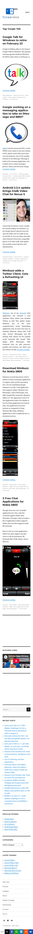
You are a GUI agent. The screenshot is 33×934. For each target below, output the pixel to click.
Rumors (8, 176)
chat (10, 97)
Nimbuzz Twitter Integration (17, 358)
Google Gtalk (6, 178)
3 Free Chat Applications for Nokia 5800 (13, 501)
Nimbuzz (6, 313)
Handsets (10, 259)
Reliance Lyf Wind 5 (11, 873)
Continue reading (9, 90)
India (19, 605)
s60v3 (28, 358)
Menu (27, 12)
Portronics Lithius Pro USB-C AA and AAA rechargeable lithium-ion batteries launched (16, 738)
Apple (5, 148)
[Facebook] (11, 931)
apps (26, 95)
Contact (6, 909)
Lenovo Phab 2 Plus (11, 863)
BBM (23, 176)
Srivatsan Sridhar (8, 257)
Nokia (24, 354)
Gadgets (6, 891)
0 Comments (14, 99)
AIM (16, 356)
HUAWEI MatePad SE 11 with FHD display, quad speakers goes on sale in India (17, 790)
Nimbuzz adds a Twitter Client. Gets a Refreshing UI (15, 274)
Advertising (7, 905)
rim (26, 178)
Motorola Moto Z (10, 868)
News (4, 176)
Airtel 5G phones (10, 822)
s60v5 (4, 360)
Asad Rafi (5, 174)
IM (26, 356)
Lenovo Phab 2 (9, 860)
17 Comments (23, 608)
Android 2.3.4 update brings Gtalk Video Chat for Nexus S (16, 191)
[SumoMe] (30, 931)
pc (25, 97)
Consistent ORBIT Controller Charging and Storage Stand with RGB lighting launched (16, 782)
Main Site (6, 882)
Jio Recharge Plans (11, 827)
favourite (23, 313)
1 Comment (26, 360)
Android (21, 174)
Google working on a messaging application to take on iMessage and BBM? (16, 111)
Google (5, 97)
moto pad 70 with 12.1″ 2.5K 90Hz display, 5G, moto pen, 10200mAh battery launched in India (16, 746)
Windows (5, 99)
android (15, 176)
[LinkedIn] (21, 931)
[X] (7, 931)
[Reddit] (26, 931)
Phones (5, 886)
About (5, 896)
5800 (10, 486)
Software (5, 356)
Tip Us (5, 914)
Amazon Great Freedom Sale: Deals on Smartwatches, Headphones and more (17, 754)
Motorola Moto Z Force (12, 871)
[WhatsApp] (16, 931)
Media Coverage (8, 900)
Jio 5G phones (9, 824)
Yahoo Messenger (16, 360)
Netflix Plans (9, 819)
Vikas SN (5, 354)
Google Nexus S (7, 260)
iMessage (21, 178)
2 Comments (12, 180)
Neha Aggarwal (7, 95)
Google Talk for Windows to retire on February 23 (15, 40)
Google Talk (20, 97)
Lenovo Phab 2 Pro (11, 865)
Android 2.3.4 (24, 259)
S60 (10, 488)
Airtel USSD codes (10, 829)
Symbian (11, 356)
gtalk (21, 260)
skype (8, 360)
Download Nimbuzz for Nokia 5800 (16, 370)
